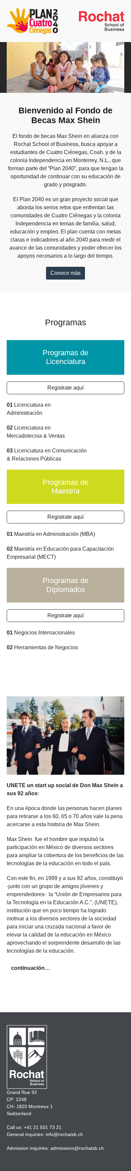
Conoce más (65, 273)
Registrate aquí (65, 388)
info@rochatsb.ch (64, 1134)
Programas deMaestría (65, 486)
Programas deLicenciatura (65, 357)
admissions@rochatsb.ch (77, 1148)
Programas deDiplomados (65, 584)
